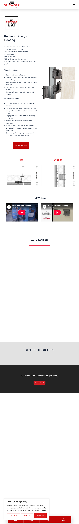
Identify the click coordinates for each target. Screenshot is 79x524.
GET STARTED (39, 382)
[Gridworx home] (12, 4)
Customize (13, 515)
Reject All (27, 515)
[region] (26, 509)
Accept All (40, 515)
